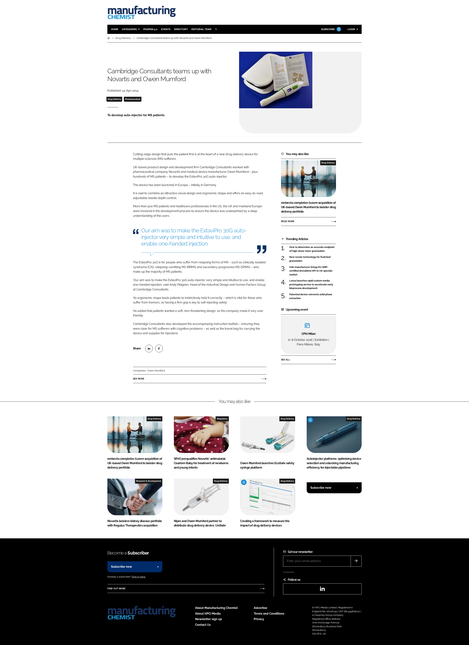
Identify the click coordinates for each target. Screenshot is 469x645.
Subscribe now (320, 487)
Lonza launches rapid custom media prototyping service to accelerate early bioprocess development (312, 284)
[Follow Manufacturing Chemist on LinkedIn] (322, 590)
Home (114, 29)
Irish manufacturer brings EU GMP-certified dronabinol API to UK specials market (312, 271)
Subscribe (328, 29)
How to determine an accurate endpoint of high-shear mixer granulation (312, 249)
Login (351, 29)
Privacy (259, 619)
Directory (181, 29)
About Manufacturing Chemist (216, 608)
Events (165, 29)
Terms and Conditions (269, 613)
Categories (129, 29)
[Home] (108, 38)
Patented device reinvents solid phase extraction (312, 296)
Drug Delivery (114, 99)
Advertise (260, 608)
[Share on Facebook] (159, 348)
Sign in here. (139, 576)
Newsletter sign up (208, 619)
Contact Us (203, 624)
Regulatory (222, 419)
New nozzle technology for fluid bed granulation (312, 259)
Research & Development (148, 481)
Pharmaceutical (132, 99)
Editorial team (201, 29)
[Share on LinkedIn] (149, 348)
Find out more (116, 588)
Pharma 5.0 (150, 29)
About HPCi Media (208, 613)
